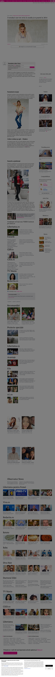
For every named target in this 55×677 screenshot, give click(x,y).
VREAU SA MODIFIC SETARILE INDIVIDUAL (49, 668)
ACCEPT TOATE (49, 665)
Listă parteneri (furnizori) (27, 668)
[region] (27, 668)
